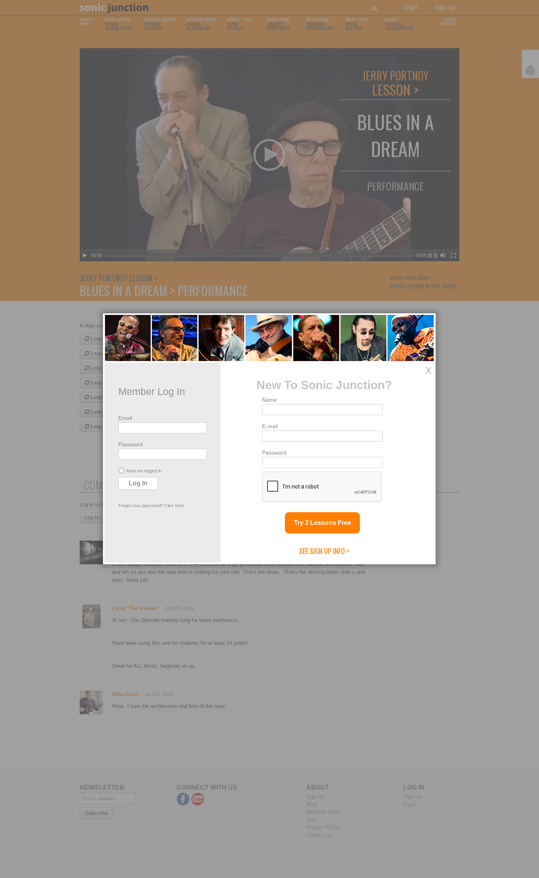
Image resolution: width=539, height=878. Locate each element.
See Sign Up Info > (324, 551)
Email (125, 418)
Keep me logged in (143, 470)
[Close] (428, 370)
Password (130, 444)
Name (269, 400)
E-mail (270, 426)
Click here (174, 505)
